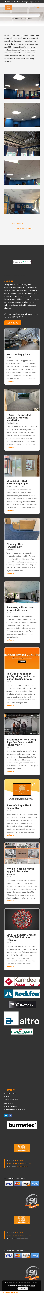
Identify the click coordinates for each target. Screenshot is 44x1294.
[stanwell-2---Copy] (22, 98)
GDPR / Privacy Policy (13, 1163)
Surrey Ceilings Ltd (22, 1166)
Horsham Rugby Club (18, 354)
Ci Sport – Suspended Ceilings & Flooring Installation (18, 417)
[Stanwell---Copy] (22, 214)
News (8, 357)
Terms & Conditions (25, 1163)
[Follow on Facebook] (10, 1115)
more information (30, 1285)
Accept (22, 1288)
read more (10, 381)
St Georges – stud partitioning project (17, 482)
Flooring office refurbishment (14, 545)
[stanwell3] (22, 127)
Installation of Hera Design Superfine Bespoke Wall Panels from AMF (21, 742)
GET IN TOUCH (12, 322)
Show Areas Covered (9, 1292)
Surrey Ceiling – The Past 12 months (20, 807)
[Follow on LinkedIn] (6, 1115)
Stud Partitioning (17, 486)
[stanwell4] (22, 156)
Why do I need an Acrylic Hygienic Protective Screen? (20, 871)
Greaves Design (19, 1160)
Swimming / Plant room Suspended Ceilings (20, 609)
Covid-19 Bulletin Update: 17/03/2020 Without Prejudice (21, 937)
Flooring (9, 423)
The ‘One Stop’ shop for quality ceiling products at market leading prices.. (21, 676)
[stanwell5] (22, 185)
